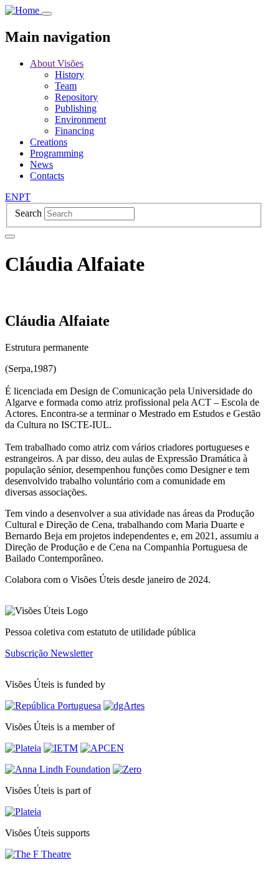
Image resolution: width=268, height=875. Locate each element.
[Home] (23, 10)
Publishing (76, 108)
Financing (74, 130)
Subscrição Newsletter (49, 653)
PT (25, 197)
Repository (76, 97)
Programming (57, 153)
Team (66, 86)
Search (28, 213)
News (41, 164)
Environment (80, 119)
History (69, 74)
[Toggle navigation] (47, 14)
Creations (48, 142)
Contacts (47, 175)
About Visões (57, 63)
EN (12, 197)
